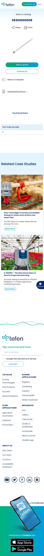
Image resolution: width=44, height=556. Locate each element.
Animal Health (28, 395)
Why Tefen (7, 450)
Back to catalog (23, 14)
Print (30, 27)
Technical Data (20, 113)
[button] (20, 48)
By (36, 503)
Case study (27, 419)
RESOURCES (28, 405)
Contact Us (29, 4)
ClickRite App (28, 440)
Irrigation (26, 382)
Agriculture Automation (7, 414)
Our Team (6, 455)
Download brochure (16, 91)
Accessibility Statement (7, 465)
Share (18, 27)
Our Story (6, 459)
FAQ (24, 410)
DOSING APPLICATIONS (29, 375)
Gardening (27, 386)
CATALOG (7, 374)
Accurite (6, 391)
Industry (25, 391)
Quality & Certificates (27, 425)
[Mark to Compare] (4, 80)
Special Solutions (10, 396)
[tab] (20, 113)
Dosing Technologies (8, 381)
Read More (10, 229)
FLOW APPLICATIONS (9, 406)
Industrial (6, 420)
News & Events (28, 435)
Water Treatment (30, 400)
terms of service (28, 359)
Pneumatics (7, 424)
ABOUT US (7, 445)
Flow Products (8, 387)
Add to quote (22, 64)
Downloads (27, 431)
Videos (25, 414)
